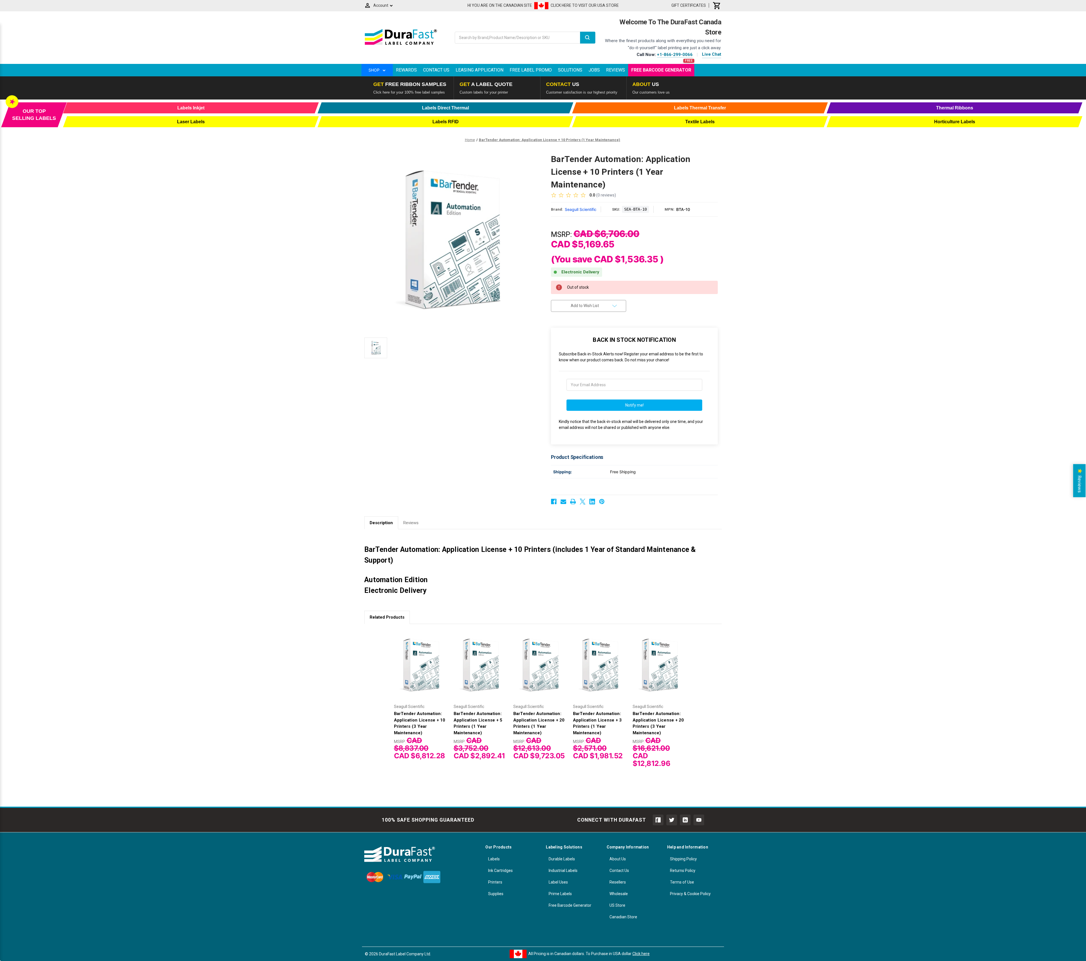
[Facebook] (554, 502)
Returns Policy (682, 870)
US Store (617, 905)
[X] (582, 502)
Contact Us (436, 70)
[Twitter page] (671, 820)
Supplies (495, 893)
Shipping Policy (683, 859)
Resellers (617, 882)
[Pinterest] (602, 502)
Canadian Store (623, 917)
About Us (617, 859)
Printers (495, 882)
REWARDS (406, 70)
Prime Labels (560, 893)
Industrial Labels (563, 870)
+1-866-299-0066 (675, 54)
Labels (494, 859)
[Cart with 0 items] (717, 5)
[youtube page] (698, 820)
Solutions (570, 70)
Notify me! (634, 405)
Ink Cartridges (500, 870)
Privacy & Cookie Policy (690, 893)
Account (381, 5)
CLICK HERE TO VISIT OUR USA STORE (585, 5)
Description (381, 522)
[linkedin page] (685, 820)
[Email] (563, 502)
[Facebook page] (658, 820)
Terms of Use (682, 882)
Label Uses (558, 882)
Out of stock (421, 670)
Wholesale (618, 893)
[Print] (573, 502)
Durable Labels (562, 859)
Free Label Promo (531, 70)
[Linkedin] (592, 502)
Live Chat (711, 54)
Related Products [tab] (387, 617)
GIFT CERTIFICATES (688, 5)
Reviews (615, 70)
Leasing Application (479, 70)
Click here (641, 953)
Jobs (594, 70)
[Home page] (401, 44)
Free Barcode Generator (661, 70)
